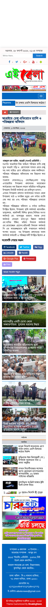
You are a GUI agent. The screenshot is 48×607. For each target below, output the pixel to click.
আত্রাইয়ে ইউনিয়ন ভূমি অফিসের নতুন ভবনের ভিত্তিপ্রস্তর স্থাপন (22, 375)
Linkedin (9, 253)
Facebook (10, 247)
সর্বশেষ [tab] (24, 437)
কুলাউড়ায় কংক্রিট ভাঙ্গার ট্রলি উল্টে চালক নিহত (31, 483)
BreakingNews (35, 604)
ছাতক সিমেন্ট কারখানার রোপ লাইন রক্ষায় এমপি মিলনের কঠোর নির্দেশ (31, 449)
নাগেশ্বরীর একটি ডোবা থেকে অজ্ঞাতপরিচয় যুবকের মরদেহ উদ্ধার (21, 323)
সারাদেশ (15, 112)
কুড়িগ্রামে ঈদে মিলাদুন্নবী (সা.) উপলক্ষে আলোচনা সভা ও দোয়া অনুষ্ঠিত (23, 297)
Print (8, 264)
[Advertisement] (24, 24)
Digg (39, 247)
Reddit (24, 253)
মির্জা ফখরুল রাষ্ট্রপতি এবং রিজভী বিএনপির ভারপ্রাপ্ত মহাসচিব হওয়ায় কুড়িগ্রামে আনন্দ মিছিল (20, 426)
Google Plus (12, 258)
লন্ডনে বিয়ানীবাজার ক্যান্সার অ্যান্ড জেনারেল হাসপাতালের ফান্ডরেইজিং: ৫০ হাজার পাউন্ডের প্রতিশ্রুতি (31, 472)
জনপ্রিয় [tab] (24, 442)
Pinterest (30, 258)
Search (39, 55)
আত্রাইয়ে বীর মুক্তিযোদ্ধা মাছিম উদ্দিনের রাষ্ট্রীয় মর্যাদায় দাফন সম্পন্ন (23, 402)
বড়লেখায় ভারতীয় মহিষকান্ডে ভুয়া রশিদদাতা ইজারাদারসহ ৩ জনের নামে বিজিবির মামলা (22, 347)
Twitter (25, 247)
